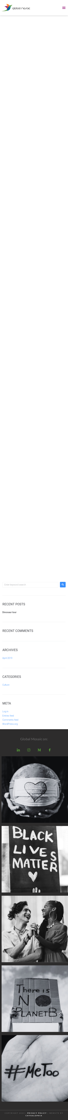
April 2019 (7, 658)
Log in (5, 711)
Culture (5, 685)
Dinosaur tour (9, 612)
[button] (63, 7)
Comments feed (10, 720)
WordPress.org (10, 724)
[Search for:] (30, 584)
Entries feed (8, 715)
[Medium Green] (39, 750)
